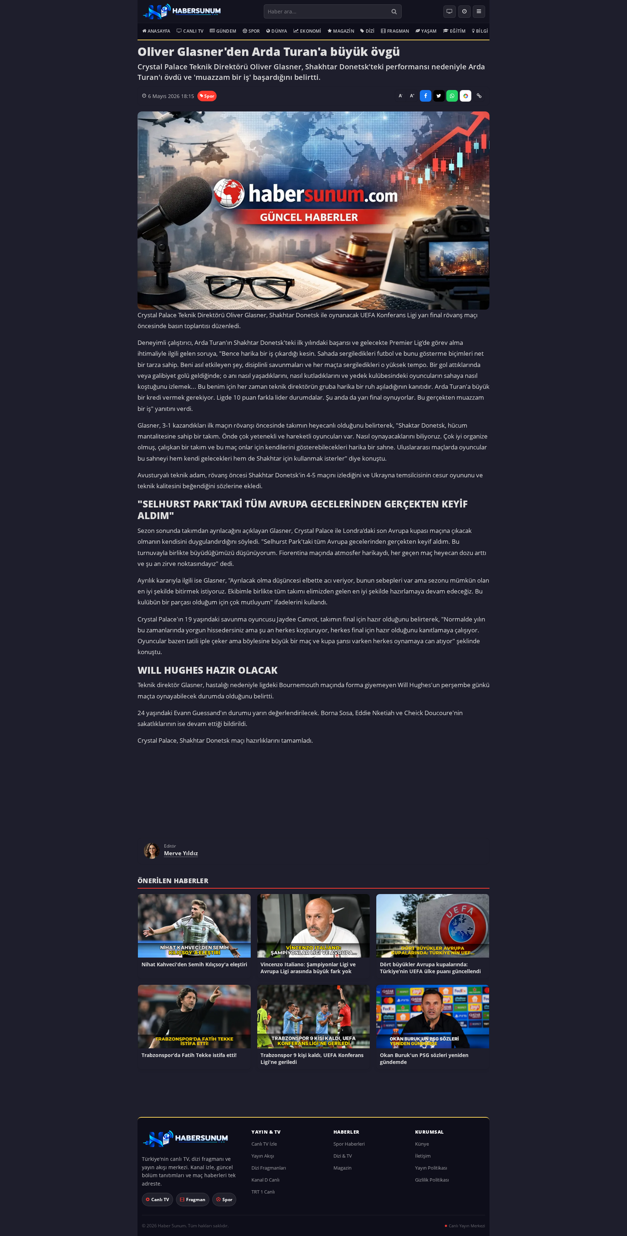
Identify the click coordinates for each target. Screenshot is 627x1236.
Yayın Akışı (262, 1159)
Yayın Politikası (431, 1171)
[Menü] (479, 11)
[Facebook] (425, 96)
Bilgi (482, 31)
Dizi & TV (342, 1159)
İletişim (423, 1159)
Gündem (226, 31)
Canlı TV (193, 31)
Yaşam (429, 31)
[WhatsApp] (452, 96)
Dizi (370, 31)
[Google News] (465, 96)
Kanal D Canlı (265, 1183)
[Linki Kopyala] (479, 96)
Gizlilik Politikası (432, 1183)
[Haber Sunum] (182, 12)
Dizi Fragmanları (268, 1171)
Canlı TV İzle (264, 1147)
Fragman (398, 31)
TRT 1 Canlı (263, 1195)
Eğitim (458, 31)
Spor (254, 31)
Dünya (279, 31)
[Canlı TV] (449, 11)
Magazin (343, 31)
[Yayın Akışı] (464, 11)
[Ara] (394, 11)
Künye (422, 1147)
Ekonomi (310, 31)
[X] (439, 96)
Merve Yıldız (181, 856)
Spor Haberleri (349, 1147)
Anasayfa (159, 31)
